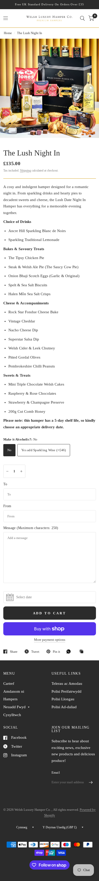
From (7, 506)
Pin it (56, 651)
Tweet (35, 651)
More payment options (49, 640)
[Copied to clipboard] (82, 651)
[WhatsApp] (70, 651)
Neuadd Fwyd (14, 707)
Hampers (10, 699)
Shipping (25, 170)
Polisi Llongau (63, 699)
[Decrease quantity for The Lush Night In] (7, 471)
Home (8, 33)
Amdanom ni (13, 691)
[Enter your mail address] (91, 782)
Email (56, 772)
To (5, 484)
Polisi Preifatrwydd (66, 691)
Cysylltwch (12, 715)
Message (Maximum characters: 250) (30, 528)
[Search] (82, 18)
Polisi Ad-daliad (64, 707)
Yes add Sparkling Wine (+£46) (43, 450)
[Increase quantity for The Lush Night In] (21, 471)
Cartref (8, 683)
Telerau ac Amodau (67, 683)
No (9, 450)
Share (14, 651)
